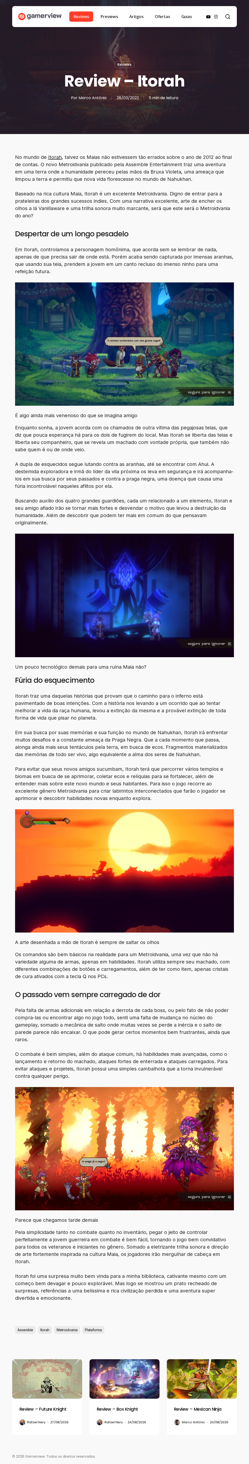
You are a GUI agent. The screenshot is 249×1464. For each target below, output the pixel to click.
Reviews (124, 64)
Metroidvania (67, 1330)
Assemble (25, 1330)
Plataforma (93, 1330)
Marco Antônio (93, 98)
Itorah (55, 157)
